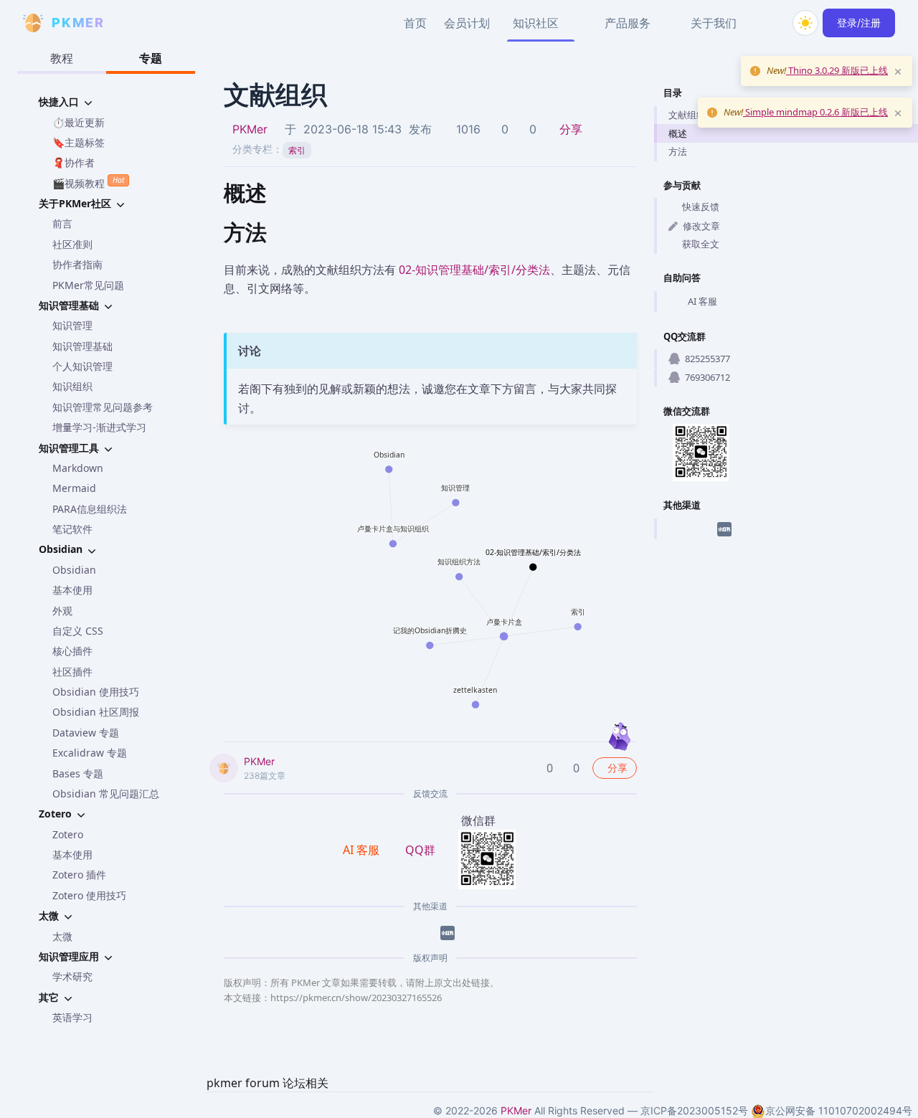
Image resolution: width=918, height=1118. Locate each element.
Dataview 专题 (85, 732)
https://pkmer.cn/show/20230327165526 (356, 997)
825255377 (707, 358)
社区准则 (72, 244)
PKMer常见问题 (88, 285)
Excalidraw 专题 (89, 752)
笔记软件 (72, 529)
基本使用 (72, 590)
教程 (61, 58)
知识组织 (72, 386)
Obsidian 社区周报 (95, 712)
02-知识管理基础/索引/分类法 (474, 270)
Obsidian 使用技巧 (95, 691)
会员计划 (467, 23)
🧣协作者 (73, 162)
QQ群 (420, 850)
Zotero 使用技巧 (89, 895)
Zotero (67, 834)
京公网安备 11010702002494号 (838, 1110)
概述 (677, 133)
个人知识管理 (82, 366)
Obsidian (74, 570)
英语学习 (72, 1017)
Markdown (77, 468)
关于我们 (714, 23)
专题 (150, 58)
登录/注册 (859, 22)
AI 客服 (702, 301)
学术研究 (72, 976)
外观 (62, 610)
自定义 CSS (77, 631)
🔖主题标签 (78, 142)
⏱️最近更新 (78, 122)
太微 (62, 936)
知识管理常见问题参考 (102, 407)
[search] (771, 23)
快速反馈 (700, 206)
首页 (415, 23)
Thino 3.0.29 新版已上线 (837, 70)
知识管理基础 (82, 346)
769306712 (707, 377)
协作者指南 (77, 264)
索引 (297, 150)
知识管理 (72, 325)
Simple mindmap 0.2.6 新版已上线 (815, 111)
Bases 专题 (77, 773)
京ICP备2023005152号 (694, 1110)
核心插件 (72, 651)
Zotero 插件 (79, 874)
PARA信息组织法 (89, 509)
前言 (62, 223)
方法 (677, 151)
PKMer (250, 129)
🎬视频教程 (88, 182)
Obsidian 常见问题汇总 (105, 793)
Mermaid (74, 488)
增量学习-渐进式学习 (99, 427)
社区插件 (72, 671)
